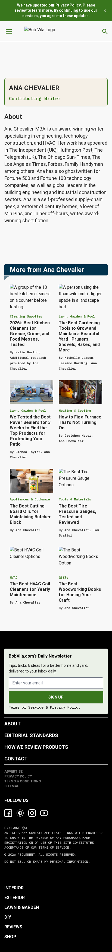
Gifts (63, 577)
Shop (10, 936)
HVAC (13, 577)
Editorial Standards (31, 735)
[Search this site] (105, 31)
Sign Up (56, 697)
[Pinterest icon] (20, 813)
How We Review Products (36, 747)
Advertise (13, 771)
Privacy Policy (68, 5)
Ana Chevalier (71, 441)
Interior (14, 887)
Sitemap (11, 786)
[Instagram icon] (32, 813)
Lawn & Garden (21, 907)
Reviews (13, 926)
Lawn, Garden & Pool (77, 316)
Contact (15, 758)
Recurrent (25, 854)
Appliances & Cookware (30, 499)
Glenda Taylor (27, 452)
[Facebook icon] (8, 813)
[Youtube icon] (44, 813)
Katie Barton (26, 352)
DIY (7, 917)
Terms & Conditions (22, 781)
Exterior (14, 897)
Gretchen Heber (77, 435)
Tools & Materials (75, 499)
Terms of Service (26, 707)
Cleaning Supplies (26, 316)
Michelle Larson (78, 358)
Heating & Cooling (75, 410)
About (12, 723)
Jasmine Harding (73, 363)
